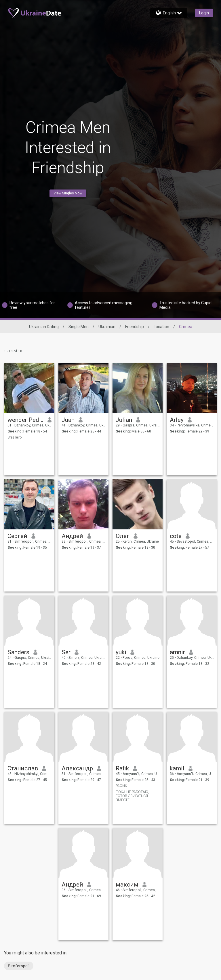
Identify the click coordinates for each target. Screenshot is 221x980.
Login (204, 13)
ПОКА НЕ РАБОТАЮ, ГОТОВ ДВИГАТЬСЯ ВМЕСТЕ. (132, 796)
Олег (122, 536)
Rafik (122, 768)
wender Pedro (25, 419)
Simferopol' (18, 966)
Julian (124, 419)
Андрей (72, 536)
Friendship (134, 326)
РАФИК (121, 786)
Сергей (17, 536)
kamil (177, 768)
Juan (68, 419)
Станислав (22, 768)
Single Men (78, 326)
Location (161, 326)
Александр (77, 768)
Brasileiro (14, 437)
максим (127, 884)
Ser (66, 652)
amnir (177, 652)
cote (176, 536)
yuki (121, 652)
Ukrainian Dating (44, 326)
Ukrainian (106, 326)
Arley (177, 419)
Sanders (18, 652)
